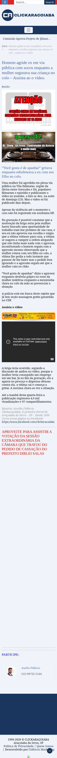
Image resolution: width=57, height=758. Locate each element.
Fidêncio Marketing (41, 749)
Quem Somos (45, 746)
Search (50, 2)
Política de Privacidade (19, 746)
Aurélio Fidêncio (30, 667)
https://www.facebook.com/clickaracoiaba (28, 422)
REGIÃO (6, 86)
